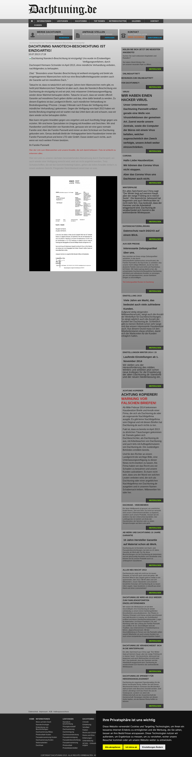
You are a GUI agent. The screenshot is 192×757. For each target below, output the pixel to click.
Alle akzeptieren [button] (112, 747)
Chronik (86, 722)
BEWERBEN (64, 38)
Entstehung (87, 725)
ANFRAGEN (109, 38)
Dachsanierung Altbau (44, 732)
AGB (51, 712)
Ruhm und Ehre (89, 735)
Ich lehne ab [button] (131, 747)
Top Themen (99, 21)
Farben (85, 730)
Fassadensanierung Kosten (46, 737)
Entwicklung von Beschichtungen (42, 728)
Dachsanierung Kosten (44, 740)
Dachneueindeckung (71, 735)
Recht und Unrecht (90, 733)
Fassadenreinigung (70, 737)
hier (152, 62)
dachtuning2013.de (36, 43)
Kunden (38, 25)
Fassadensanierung (70, 743)
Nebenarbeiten (41, 743)
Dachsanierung (68, 729)
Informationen (44, 21)
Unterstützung (88, 741)
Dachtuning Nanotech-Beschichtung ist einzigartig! (65, 43)
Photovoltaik (67, 745)
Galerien (136, 21)
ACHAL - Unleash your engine (91, 744)
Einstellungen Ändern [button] (152, 747)
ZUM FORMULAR (155, 38)
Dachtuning (81, 21)
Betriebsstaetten (117, 21)
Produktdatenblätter (70, 748)
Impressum (43, 712)
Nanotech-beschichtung (68, 723)
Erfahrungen (87, 738)
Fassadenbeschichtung (71, 740)
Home (31, 21)
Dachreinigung (68, 732)
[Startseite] (65, 14)
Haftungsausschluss (61, 712)
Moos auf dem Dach (43, 722)
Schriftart (86, 727)
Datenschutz (34, 712)
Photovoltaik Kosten (43, 735)
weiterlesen (155, 69)
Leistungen (62, 21)
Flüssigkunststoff (69, 727)
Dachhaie (39, 745)
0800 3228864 (136, 37)
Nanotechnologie (42, 725)
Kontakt (155, 21)
